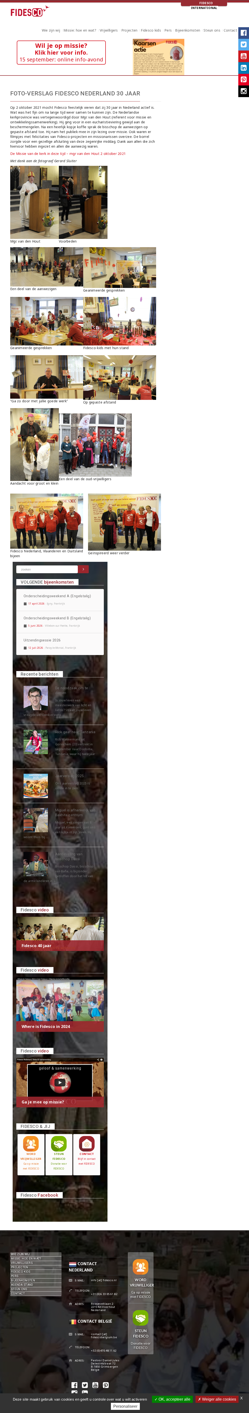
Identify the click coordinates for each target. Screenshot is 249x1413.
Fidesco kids (151, 31)
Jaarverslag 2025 (69, 776)
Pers (168, 31)
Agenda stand (22, 1285)
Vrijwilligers (109, 31)
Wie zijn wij (51, 31)
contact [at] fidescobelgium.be (104, 1335)
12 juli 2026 (35, 647)
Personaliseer (125, 1406)
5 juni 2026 (35, 625)
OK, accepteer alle (174, 1399)
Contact (230, 31)
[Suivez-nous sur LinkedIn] (243, 68)
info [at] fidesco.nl (103, 1280)
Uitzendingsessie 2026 (42, 640)
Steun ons (212, 31)
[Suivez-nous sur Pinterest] (243, 79)
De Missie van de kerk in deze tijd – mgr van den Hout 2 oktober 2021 (68, 153)
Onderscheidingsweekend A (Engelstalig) (57, 596)
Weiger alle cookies (218, 1399)
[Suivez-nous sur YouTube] (243, 56)
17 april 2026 (36, 603)
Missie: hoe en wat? (79, 31)
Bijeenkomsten (187, 31)
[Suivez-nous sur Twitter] (243, 44)
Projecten (129, 31)
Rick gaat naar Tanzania (75, 732)
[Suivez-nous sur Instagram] (243, 91)
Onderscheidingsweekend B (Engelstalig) (57, 618)
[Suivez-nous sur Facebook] (243, 33)
